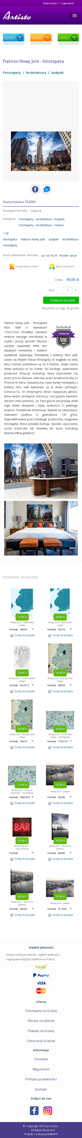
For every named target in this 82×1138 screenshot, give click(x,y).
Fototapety (12, 72)
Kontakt (41, 1089)
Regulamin (41, 1069)
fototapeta (10, 239)
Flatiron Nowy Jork (33, 239)
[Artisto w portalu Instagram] (47, 1110)
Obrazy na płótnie (41, 1020)
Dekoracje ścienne (41, 1040)
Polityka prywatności (41, 1079)
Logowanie (67, 3)
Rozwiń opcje (68, 255)
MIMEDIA (52, 1134)
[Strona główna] (16, 16)
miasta (59, 225)
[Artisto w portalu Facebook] (34, 1110)
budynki (57, 72)
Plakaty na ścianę (41, 1030)
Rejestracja (50, 3)
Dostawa (41, 1059)
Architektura (36, 72)
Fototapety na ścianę (41, 1010)
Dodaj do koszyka (62, 300)
